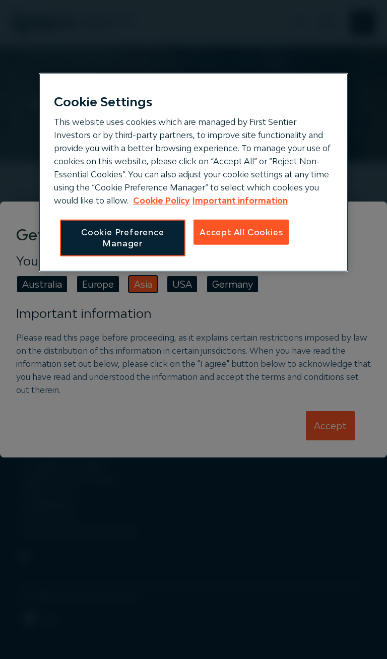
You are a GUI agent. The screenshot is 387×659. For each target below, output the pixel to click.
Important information (240, 200)
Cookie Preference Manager (122, 237)
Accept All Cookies (241, 232)
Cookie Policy (161, 200)
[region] (193, 172)
